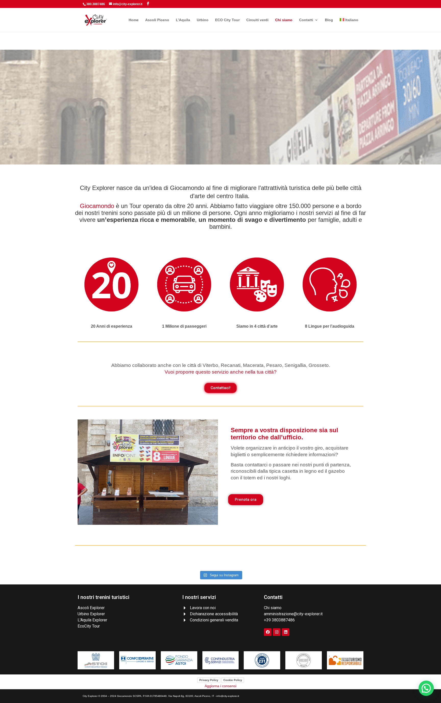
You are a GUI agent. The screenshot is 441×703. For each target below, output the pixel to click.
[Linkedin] (285, 632)
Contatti (306, 20)
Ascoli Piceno (157, 20)
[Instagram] (276, 632)
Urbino (203, 20)
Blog (329, 20)
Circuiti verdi (257, 20)
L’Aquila (183, 20)
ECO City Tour (227, 20)
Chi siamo (283, 20)
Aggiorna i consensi (220, 686)
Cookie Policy (232, 680)
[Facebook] (268, 632)
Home (134, 20)
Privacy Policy (208, 680)
